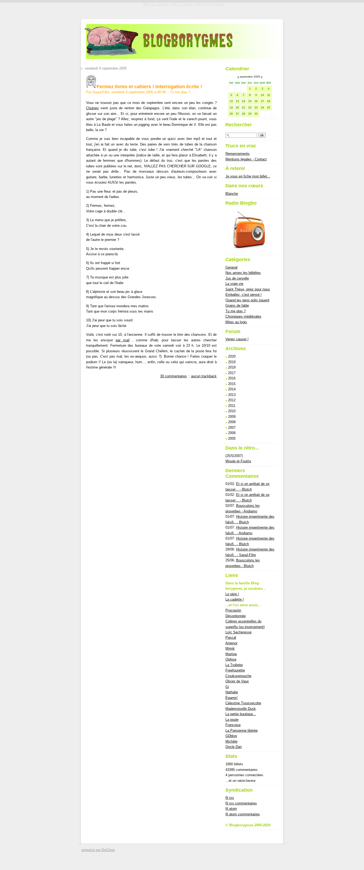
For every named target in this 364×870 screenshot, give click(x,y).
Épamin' (231, 698)
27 (237, 113)
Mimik (230, 648)
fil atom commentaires (242, 814)
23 (256, 107)
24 (262, 107)
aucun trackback (204, 376)
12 (231, 101)
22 (250, 107)
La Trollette (234, 665)
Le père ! (232, 594)
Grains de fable (237, 305)
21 (243, 107)
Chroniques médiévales (243, 316)
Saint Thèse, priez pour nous (247, 289)
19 (231, 107)
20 (237, 107)
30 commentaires (173, 376)
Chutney (92, 108)
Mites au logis (236, 322)
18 (268, 101)
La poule (231, 720)
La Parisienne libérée (241, 731)
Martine (231, 654)
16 (256, 101)
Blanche (231, 194)
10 (262, 95)
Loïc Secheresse (238, 632)
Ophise (230, 659)
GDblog (231, 736)
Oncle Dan (233, 747)
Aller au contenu (155, 4)
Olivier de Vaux (237, 681)
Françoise (233, 725)
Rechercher (238, 124)
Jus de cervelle (237, 278)
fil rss (229, 798)
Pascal (230, 638)
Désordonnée (235, 616)
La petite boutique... (240, 714)
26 (231, 113)
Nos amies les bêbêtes (243, 273)
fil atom (231, 809)
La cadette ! (234, 599)
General (231, 267)
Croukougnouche (238, 676)
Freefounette (235, 670)
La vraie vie (234, 284)
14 (243, 101)
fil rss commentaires (241, 803)
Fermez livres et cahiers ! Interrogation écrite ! (149, 86)
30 (256, 113)
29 (250, 113)
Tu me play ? (180, 92)
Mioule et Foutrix (238, 461)
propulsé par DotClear (98, 850)
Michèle (231, 741)
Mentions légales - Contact (246, 159)
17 (262, 101)
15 (250, 101)
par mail (123, 340)
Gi (227, 687)
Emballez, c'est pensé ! (243, 295)
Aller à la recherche (210, 4)
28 (243, 113)
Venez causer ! (237, 339)
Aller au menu (181, 4)
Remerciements (237, 154)
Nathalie (231, 692)
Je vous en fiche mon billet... (247, 176)
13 (237, 101)
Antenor (231, 643)
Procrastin (233, 610)
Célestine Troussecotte (243, 703)
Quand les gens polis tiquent (247, 300)
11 (268, 95)
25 (268, 107)
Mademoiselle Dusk (240, 709)
